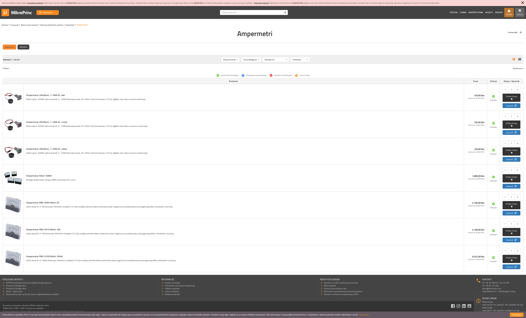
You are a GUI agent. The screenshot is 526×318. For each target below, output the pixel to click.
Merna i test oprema (29, 24)
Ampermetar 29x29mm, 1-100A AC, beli (45, 95)
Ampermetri (9, 47)
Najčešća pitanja (476, 12)
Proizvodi (14, 24)
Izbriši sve (517, 68)
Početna (454, 12)
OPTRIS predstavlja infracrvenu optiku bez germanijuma (29, 282)
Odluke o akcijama (172, 288)
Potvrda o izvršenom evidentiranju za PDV (341, 294)
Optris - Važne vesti (14, 291)
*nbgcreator (14, 311)
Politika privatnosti (172, 294)
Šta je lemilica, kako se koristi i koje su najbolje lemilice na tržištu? (32, 294)
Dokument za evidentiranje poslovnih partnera (343, 291)
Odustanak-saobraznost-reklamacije (180, 285)
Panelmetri (70, 24)
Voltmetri (23, 47)
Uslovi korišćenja (172, 291)
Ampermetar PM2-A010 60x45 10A (43, 229)
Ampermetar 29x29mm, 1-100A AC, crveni (46, 122)
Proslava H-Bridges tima (16, 285)
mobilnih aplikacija (62, 311)
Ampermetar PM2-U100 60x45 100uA (44, 256)
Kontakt (499, 12)
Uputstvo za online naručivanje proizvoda (341, 282)
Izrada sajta (48, 311)
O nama (463, 12)
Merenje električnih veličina (51, 24)
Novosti (489, 12)
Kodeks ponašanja (172, 282)
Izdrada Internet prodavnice (31, 311)
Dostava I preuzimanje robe (335, 288)
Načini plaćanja (330, 285)
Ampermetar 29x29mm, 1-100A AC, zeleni (46, 149)
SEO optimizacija (77, 311)
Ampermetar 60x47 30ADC (39, 175)
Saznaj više (364, 315)
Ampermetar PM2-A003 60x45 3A (42, 202)
